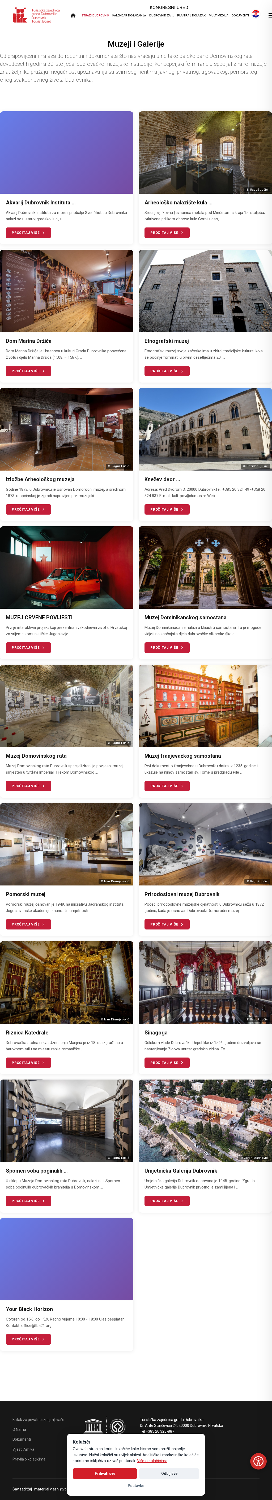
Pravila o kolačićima (28, 1459)
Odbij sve (169, 1473)
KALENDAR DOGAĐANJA (129, 15)
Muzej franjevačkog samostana (182, 756)
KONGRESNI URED (169, 7)
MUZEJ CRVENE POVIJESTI (39, 617)
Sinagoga (156, 1032)
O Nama (19, 1429)
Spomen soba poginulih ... (37, 1171)
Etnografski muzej (166, 341)
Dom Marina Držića (29, 341)
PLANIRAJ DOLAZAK (191, 15)
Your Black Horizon (29, 1309)
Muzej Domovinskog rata (36, 756)
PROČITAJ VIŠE (25, 233)
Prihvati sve (105, 1473)
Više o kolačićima (152, 1461)
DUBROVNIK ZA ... (161, 15)
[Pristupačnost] (258, 1461)
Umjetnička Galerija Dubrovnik (180, 1171)
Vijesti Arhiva (23, 1449)
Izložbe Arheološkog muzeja (40, 479)
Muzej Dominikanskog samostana (185, 617)
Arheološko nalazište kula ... (178, 202)
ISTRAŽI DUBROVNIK (95, 15)
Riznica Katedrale (27, 1032)
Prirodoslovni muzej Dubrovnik (182, 894)
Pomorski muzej (25, 894)
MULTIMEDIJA (218, 15)
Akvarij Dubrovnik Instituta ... (41, 202)
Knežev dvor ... (162, 479)
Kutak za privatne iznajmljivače (38, 1420)
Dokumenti (240, 15)
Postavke (136, 1486)
